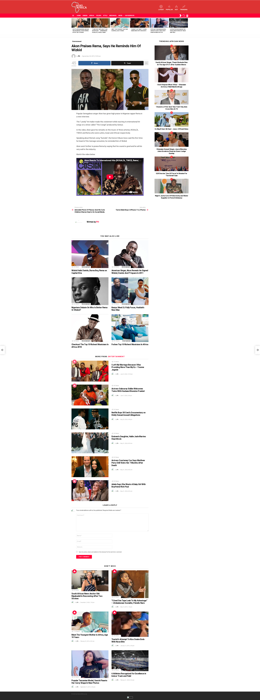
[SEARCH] (184, 16)
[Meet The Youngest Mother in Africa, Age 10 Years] (119, 23)
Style (105, 15)
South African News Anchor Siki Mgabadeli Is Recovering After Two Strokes (81, 31)
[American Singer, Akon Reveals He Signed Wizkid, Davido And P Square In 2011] (130, 254)
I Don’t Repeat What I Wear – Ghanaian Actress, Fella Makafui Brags (171, 86)
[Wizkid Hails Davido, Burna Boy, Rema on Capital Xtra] (90, 254)
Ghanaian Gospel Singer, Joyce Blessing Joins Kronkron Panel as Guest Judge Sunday (172, 151)
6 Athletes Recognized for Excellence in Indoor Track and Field (178, 31)
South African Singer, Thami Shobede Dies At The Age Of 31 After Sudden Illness (171, 63)
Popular (169, 9)
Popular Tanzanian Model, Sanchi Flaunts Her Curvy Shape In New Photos (158, 31)
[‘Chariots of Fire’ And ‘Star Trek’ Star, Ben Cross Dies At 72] (171, 97)
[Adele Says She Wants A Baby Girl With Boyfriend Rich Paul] (90, 490)
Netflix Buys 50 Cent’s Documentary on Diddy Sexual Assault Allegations (129, 413)
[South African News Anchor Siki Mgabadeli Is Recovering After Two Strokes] (81, 23)
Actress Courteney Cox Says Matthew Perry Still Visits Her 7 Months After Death (128, 462)
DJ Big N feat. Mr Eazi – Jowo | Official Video (171, 129)
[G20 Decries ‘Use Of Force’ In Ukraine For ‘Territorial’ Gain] (171, 164)
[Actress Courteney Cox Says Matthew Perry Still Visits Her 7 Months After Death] (90, 466)
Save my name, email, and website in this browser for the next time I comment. (100, 552)
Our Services (129, 15)
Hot (176, 9)
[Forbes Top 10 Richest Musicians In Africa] (130, 328)
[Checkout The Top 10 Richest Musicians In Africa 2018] (90, 328)
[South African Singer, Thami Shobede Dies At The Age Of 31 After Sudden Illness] (171, 52)
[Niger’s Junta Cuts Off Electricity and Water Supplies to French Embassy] (171, 186)
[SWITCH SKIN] (180, 16)
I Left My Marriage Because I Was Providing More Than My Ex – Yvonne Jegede (128, 367)
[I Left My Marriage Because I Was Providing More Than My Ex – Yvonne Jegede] (90, 371)
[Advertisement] (170, 240)
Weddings (112, 15)
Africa (91, 15)
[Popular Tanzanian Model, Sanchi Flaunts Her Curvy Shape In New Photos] (159, 23)
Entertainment (86, 267)
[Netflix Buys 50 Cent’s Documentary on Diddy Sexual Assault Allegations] (90, 418)
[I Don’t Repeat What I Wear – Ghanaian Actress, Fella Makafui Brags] (171, 75)
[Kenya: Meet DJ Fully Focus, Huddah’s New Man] (130, 291)
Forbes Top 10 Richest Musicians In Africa (130, 344)
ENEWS (85, 15)
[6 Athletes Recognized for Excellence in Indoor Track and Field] (178, 23)
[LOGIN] (187, 16)
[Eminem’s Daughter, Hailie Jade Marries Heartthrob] (90, 442)
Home (79, 15)
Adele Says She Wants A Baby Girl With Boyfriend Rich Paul (129, 485)
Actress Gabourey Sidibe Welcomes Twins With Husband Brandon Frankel (128, 389)
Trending (183, 9)
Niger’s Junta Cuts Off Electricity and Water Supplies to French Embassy (171, 197)
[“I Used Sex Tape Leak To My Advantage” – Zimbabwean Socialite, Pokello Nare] (100, 23)
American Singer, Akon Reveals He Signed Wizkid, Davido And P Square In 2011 (130, 271)
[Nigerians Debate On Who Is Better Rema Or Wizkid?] (90, 291)
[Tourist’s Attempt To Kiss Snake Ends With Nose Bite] (139, 23)
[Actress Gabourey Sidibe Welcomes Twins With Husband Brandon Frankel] (90, 395)
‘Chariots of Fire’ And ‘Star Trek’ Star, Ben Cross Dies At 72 (171, 108)
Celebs (98, 15)
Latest (161, 9)
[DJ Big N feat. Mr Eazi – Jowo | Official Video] (171, 119)
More (120, 15)
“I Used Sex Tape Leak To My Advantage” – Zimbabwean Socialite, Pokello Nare (100, 31)
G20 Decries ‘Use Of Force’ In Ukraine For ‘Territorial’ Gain (171, 174)
